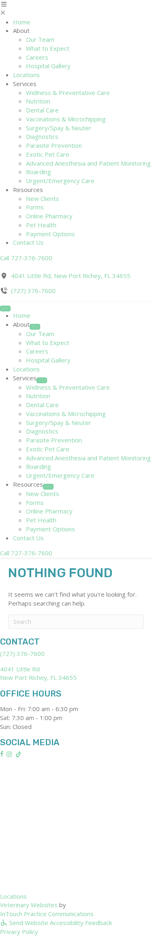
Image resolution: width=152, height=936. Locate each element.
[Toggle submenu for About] (35, 327)
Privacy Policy (19, 931)
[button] (26, 258)
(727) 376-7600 (33, 291)
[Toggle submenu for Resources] (48, 487)
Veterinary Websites (29, 905)
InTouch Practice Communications (47, 914)
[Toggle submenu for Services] (41, 380)
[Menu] (5, 308)
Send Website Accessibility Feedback (60, 923)
